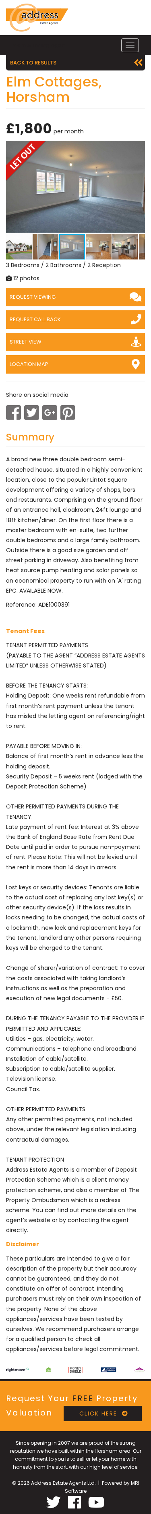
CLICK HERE (94, 1413)
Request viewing (33, 297)
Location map (29, 364)
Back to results (33, 62)
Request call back (35, 319)
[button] (137, 148)
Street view (25, 342)
